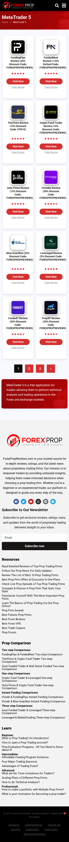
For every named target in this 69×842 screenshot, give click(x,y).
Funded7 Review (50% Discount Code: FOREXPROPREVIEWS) (19, 323)
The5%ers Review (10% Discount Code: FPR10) (18, 126)
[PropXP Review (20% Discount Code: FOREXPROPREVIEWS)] (51, 314)
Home (5, 22)
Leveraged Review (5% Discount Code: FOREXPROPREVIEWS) (53, 256)
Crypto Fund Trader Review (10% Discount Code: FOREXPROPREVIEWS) (53, 127)
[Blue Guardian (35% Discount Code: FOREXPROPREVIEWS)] (18, 249)
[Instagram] (38, 501)
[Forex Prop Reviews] (18, 5)
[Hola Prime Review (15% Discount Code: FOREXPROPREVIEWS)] (18, 183)
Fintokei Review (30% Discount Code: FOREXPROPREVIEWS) (53, 192)
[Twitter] (23, 501)
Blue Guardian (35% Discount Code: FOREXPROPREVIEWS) (19, 256)
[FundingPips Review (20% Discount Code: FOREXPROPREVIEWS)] (18, 53)
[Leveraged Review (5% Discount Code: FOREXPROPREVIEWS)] (51, 249)
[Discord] (45, 501)
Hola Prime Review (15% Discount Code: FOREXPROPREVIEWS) (19, 192)
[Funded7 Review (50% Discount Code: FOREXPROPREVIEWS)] (18, 314)
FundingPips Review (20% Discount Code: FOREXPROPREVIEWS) (19, 62)
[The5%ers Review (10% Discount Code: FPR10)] (18, 118)
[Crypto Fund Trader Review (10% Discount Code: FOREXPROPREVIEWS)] (51, 118)
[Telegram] (53, 501)
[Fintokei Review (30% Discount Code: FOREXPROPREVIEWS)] (51, 183)
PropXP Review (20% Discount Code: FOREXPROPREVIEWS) (53, 323)
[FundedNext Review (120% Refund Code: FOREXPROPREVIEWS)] (51, 53)
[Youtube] (31, 501)
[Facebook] (16, 501)
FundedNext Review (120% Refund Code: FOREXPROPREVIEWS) (53, 62)
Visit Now (18, 81)
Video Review (17, 87)
